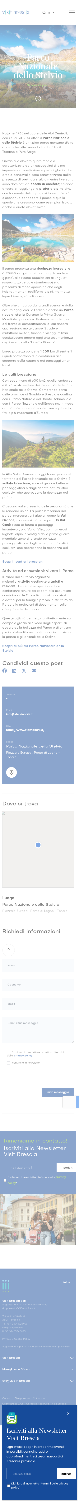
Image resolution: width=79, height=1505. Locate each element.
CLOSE (68, 1413)
